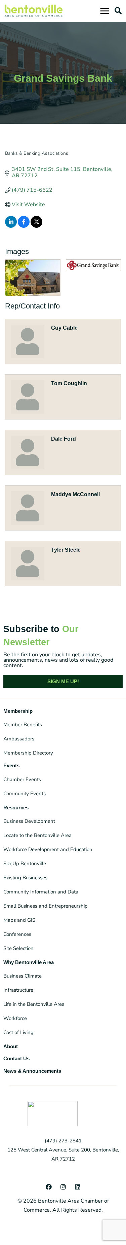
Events (11, 765)
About (10, 1046)
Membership (18, 711)
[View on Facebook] (24, 226)
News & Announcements (32, 1071)
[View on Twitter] (36, 226)
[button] (118, 10)
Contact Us (16, 1058)
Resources (16, 807)
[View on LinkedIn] (11, 226)
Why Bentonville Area (28, 962)
